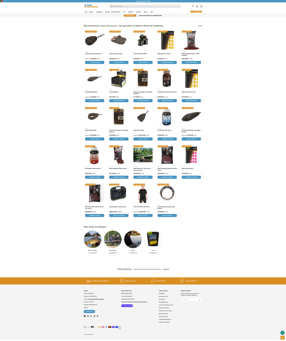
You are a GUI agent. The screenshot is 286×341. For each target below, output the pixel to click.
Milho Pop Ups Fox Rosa (187, 168)
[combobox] (145, 6)
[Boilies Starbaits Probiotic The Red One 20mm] (191, 40)
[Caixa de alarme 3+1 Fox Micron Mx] (118, 193)
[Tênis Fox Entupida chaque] (118, 40)
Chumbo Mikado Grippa (90, 130)
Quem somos (162, 299)
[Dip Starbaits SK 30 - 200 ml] (167, 116)
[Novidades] (113, 239)
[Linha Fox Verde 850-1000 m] (143, 40)
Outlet (133, 250)
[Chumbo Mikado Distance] (94, 78)
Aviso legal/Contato (163, 302)
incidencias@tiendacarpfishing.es (96, 299)
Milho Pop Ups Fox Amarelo (164, 53)
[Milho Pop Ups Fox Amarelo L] (191, 78)
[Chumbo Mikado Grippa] (94, 116)
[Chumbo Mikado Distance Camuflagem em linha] (191, 116)
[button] (201, 6)
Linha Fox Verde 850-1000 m (140, 53)
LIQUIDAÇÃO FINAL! (130, 15)
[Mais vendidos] (92, 239)
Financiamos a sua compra (165, 310)
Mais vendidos (92, 250)
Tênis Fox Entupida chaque (115, 53)
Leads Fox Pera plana (138, 130)
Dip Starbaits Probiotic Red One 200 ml (167, 92)
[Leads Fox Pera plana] (143, 116)
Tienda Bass (162, 293)
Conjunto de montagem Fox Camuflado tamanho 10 (142, 92)
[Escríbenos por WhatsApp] (282, 333)
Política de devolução (164, 307)
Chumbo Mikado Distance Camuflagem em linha (191, 131)
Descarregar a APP (163, 296)
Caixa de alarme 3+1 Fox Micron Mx (117, 206)
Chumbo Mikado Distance (91, 92)
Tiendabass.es (89, 311)
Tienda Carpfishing (90, 334)
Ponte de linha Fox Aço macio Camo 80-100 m (166, 207)
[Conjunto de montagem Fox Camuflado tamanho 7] (118, 116)
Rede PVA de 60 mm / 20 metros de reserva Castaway (142, 169)
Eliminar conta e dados (164, 322)
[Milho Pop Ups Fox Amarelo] (167, 40)
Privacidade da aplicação (165, 319)
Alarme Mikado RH (113, 92)
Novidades (112, 250)
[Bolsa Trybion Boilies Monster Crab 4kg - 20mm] (167, 155)
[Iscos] (153, 239)
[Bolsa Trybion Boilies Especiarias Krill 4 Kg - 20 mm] (94, 193)
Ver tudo (200, 25)
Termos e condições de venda (166, 305)
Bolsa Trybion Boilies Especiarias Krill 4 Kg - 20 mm (94, 207)
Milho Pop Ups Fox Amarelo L (189, 92)
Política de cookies (163, 316)
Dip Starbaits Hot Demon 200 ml (93, 168)
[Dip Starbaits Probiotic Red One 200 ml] (167, 78)
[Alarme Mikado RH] (118, 78)
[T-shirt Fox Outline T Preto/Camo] (143, 193)
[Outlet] (133, 239)
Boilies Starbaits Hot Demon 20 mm (118, 168)
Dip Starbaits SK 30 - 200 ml (164, 130)
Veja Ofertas (166, 269)
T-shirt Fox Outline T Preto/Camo (141, 206)
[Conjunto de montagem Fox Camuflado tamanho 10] (143, 78)
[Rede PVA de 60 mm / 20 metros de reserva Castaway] (143, 155)
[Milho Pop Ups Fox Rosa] (191, 155)
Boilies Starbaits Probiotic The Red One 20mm (190, 54)
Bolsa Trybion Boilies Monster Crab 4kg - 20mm (167, 169)
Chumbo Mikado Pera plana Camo (93, 53)
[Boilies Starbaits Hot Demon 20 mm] (118, 155)
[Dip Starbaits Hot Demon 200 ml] (94, 155)
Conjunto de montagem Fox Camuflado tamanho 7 (118, 131)
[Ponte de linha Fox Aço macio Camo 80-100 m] (167, 193)
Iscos (153, 250)
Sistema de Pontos (163, 313)
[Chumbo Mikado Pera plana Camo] (94, 40)
